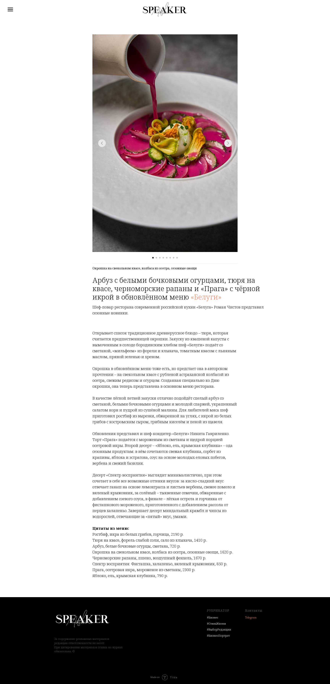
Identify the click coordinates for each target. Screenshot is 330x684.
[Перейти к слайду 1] (153, 257)
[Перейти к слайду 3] (160, 257)
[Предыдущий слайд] (102, 143)
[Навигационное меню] (10, 9)
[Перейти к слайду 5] (166, 257)
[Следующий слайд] (228, 143)
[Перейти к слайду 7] (173, 257)
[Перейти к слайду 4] (163, 257)
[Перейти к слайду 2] (156, 257)
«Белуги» (206, 297)
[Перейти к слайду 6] (170, 257)
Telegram (251, 617)
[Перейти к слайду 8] (177, 257)
